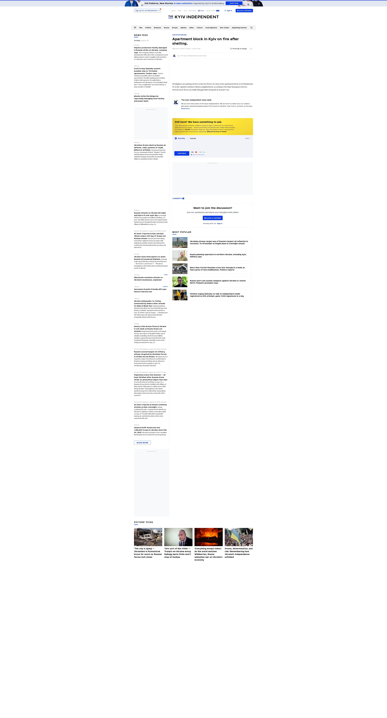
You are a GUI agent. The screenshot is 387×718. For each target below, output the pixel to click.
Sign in (219, 223)
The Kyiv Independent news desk (193, 56)
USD (247, 138)
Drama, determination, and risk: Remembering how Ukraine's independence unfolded (239, 552)
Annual (193, 138)
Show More (142, 443)
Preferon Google (240, 48)
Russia (166, 27)
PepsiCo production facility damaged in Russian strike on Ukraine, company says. (150, 50)
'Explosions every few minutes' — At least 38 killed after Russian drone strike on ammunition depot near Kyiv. (151, 377)
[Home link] (193, 16)
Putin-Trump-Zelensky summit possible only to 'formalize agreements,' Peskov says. (147, 71)
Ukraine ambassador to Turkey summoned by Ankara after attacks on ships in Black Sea (149, 303)
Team (180, 10)
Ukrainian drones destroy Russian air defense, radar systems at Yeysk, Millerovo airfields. (150, 147)
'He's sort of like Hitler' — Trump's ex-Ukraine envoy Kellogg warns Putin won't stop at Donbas (177, 552)
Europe (175, 27)
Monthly (181, 138)
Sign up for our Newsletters (147, 10)
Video (191, 27)
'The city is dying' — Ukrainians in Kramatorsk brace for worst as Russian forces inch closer (148, 552)
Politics (148, 27)
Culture (200, 27)
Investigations (211, 27)
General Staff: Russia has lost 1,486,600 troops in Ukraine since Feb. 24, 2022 (150, 430)
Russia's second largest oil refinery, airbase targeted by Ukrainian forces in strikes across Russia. (150, 354)
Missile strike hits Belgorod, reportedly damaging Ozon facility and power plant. (149, 98)
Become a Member (244, 10)
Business (157, 27)
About (173, 10)
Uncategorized (179, 35)
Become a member (212, 218)
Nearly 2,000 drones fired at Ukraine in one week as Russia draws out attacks (150, 328)
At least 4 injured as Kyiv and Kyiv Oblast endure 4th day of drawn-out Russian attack (150, 236)
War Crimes (224, 27)
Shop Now (234, 3)
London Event (211, 10)
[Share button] (251, 49)
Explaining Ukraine (239, 27)
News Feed (141, 35)
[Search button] (251, 27)
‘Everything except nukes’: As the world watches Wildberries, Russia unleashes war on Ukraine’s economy (208, 554)
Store (202, 10)
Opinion (183, 27)
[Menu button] (135, 27)
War (141, 27)
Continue (182, 153)
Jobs (185, 10)
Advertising (192, 10)
